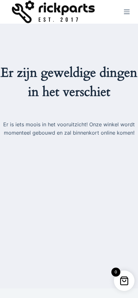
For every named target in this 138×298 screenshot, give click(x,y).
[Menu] (127, 12)
